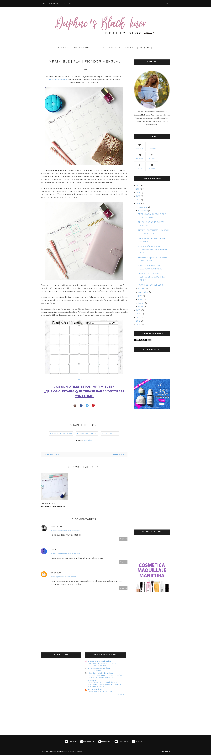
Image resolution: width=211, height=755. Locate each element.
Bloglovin (139, 149)
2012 (138, 321)
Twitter (139, 168)
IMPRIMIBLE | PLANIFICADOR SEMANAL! (54, 505)
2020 (138, 189)
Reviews (129, 48)
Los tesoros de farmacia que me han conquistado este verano (102, 664)
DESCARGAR (84, 379)
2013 (138, 317)
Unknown (56, 573)
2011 (138, 325)
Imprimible (87, 440)
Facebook (152, 149)
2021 (138, 185)
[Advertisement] (152, 451)
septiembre (143, 292)
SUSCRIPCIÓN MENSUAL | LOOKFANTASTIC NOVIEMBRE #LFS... (152, 249)
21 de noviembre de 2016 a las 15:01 (65, 531)
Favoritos (63, 48)
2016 (138, 203)
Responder (123, 539)
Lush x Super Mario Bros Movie (100, 691)
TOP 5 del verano (94, 670)
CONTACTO (68, 3)
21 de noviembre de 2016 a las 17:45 (65, 554)
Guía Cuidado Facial (83, 48)
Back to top (163, 752)
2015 (138, 310)
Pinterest (152, 158)
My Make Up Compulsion (99, 668)
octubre (141, 289)
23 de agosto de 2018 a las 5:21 (63, 577)
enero (140, 306)
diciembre (142, 207)
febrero (141, 303)
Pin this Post (111, 434)
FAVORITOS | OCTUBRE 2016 (150, 285)
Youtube (152, 168)
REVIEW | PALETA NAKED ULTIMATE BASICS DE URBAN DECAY (152, 277)
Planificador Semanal (58, 79)
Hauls (101, 48)
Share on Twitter (88, 434)
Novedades (114, 48)
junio (140, 296)
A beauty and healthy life (99, 661)
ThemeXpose (62, 751)
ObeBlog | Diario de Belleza (100, 673)
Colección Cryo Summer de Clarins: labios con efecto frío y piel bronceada (104, 676)
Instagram (139, 158)
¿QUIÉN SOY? (55, 3)
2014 (138, 314)
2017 (138, 200)
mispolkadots (59, 526)
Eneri (54, 550)
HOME (43, 3)
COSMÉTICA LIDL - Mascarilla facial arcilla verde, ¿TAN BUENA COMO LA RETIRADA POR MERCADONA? (104, 684)
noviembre (143, 211)
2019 (138, 192)
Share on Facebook (62, 434)
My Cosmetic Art (95, 689)
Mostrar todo (122, 694)
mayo (140, 299)
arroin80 (92, 680)
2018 (138, 196)
